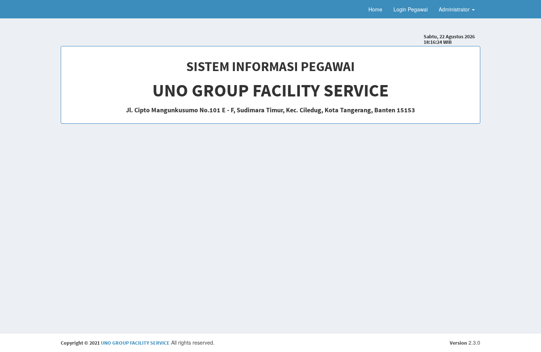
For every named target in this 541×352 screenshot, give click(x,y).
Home (375, 9)
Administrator (455, 9)
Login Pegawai (410, 9)
